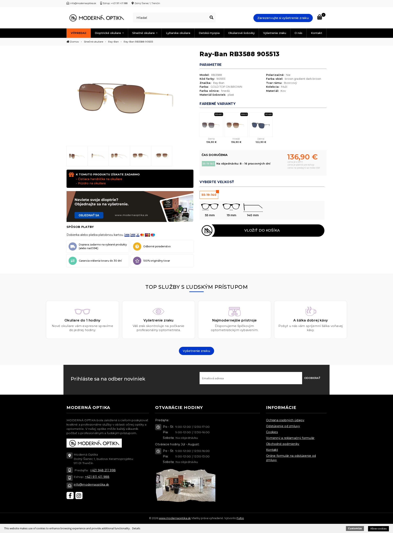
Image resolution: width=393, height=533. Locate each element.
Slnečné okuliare (144, 33)
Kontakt (316, 33)
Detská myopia (209, 33)
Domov (74, 41)
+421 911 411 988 (97, 477)
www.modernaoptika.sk (175, 518)
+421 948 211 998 (103, 470)
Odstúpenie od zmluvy (283, 426)
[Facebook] (70, 495)
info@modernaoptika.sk (91, 484)
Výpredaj (78, 33)
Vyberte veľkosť (217, 182)
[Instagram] (78, 495)
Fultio (240, 518)
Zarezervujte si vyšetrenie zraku (283, 18)
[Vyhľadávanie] (211, 17)
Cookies (272, 432)
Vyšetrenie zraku (274, 33)
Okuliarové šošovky (241, 33)
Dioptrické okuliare (108, 33)
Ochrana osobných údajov (285, 420)
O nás (298, 33)
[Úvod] (97, 18)
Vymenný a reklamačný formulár (290, 438)
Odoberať (312, 378)
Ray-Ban (113, 41)
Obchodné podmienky (282, 444)
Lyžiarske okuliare (178, 33)
